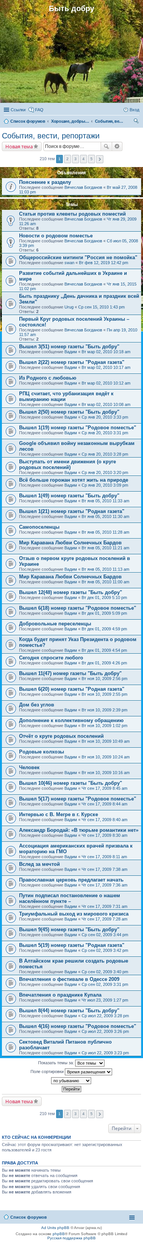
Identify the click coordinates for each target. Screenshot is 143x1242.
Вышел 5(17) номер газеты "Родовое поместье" (77, 799)
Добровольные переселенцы (55, 624)
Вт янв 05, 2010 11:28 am (105, 532)
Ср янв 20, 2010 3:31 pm (105, 432)
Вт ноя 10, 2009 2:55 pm (104, 694)
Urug (69, 307)
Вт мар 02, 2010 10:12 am (106, 383)
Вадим (70, 351)
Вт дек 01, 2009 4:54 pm (104, 650)
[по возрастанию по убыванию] (71, 1080)
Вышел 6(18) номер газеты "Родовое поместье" (77, 608)
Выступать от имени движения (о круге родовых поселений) (67, 464)
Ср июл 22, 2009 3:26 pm (105, 1031)
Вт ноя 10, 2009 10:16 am (106, 772)
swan (69, 262)
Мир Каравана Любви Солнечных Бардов (70, 543)
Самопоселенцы (39, 527)
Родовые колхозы (41, 752)
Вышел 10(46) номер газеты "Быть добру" (70, 783)
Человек (29, 767)
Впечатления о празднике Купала (60, 995)
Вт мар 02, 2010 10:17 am (106, 367)
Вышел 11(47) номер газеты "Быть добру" (70, 673)
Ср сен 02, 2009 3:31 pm (105, 984)
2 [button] (67, 159)
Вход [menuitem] (134, 109)
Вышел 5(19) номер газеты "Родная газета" (71, 945)
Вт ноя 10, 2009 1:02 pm (104, 725)
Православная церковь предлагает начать (71, 880)
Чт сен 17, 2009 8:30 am (104, 835)
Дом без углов (36, 705)
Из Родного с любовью (47, 378)
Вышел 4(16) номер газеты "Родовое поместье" (77, 1026)
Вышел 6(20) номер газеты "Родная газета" (71, 689)
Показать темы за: (56, 1062)
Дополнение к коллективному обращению (71, 720)
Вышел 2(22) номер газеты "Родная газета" (71, 362)
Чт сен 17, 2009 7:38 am (104, 869)
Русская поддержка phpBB (71, 1238)
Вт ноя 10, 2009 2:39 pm (104, 710)
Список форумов (28, 1217)
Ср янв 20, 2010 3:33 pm (105, 417)
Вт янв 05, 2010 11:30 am (105, 516)
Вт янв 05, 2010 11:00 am (105, 582)
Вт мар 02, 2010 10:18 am (106, 351)
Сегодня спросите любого (51, 658)
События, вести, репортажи (51, 136)
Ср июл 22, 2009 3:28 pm (105, 1015)
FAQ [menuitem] (39, 109)
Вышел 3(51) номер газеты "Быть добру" (69, 346)
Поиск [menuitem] (137, 122)
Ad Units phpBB (55, 1228)
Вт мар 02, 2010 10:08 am (106, 404)
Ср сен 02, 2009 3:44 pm (105, 934)
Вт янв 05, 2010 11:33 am (105, 500)
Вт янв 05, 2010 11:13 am (105, 569)
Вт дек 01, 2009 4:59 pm (104, 629)
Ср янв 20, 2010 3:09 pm (105, 485)
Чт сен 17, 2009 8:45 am (104, 788)
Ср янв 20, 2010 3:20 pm (105, 472)
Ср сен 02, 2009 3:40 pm (105, 971)
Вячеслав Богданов (83, 187)
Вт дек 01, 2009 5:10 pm (104, 597)
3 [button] (75, 159)
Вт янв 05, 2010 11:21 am (105, 548)
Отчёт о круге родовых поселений (61, 736)
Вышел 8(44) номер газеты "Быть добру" (69, 1010)
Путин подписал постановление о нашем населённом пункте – (69, 898)
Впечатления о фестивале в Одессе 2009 (69, 979)
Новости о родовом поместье (56, 236)
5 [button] (91, 159)
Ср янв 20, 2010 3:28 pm (105, 454)
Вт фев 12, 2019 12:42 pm (103, 262)
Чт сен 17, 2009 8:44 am (104, 804)
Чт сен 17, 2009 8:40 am (104, 819)
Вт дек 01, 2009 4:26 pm (104, 663)
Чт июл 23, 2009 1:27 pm (105, 1000)
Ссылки (18, 109)
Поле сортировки (48, 1071)
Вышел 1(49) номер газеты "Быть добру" (69, 495)
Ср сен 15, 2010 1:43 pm (101, 307)
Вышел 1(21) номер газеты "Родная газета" (71, 511)
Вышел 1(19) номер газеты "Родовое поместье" (77, 427)
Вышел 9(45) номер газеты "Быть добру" (69, 929)
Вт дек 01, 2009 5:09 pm (104, 613)
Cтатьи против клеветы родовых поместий (72, 214)
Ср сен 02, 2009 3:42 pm (105, 950)
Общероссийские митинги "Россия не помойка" (78, 257)
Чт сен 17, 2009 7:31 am (104, 906)
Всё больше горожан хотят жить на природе (73, 480)
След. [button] (99, 159)
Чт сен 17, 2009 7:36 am (104, 885)
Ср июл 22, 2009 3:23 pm (105, 1052)
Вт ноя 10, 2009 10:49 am (106, 741)
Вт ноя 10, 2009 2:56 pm (104, 678)
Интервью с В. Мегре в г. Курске (58, 814)
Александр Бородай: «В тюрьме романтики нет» (78, 830)
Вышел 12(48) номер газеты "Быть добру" (70, 592)
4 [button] (83, 159)
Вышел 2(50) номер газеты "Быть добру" (69, 412)
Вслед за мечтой (39, 864)
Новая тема (19, 146)
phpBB (59, 1234)
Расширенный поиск (117, 146)
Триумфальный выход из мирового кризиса (74, 914)
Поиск (106, 146)
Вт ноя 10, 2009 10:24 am (106, 757)
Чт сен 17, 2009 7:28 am (104, 919)
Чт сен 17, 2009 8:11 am (104, 856)
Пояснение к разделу (45, 182)
